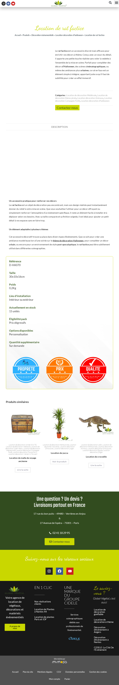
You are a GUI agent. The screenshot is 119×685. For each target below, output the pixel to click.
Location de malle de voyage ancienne (22, 459)
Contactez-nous (67, 108)
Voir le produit (59, 461)
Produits (26, 35)
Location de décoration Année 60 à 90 (22, 445)
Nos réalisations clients (42, 602)
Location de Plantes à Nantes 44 (44, 610)
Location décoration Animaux (90, 98)
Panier (67, 679)
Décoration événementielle (42, 35)
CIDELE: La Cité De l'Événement (104, 648)
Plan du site (28, 672)
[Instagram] (4, 4)
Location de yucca (59, 453)
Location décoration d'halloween (69, 35)
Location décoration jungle (64, 448)
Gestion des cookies (98, 672)
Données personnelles (75, 672)
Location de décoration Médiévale (81, 95)
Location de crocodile (96, 456)
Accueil (18, 35)
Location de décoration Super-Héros (22, 447)
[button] (116, 2)
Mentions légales (44, 672)
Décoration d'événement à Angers (101, 629)
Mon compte (54, 679)
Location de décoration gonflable (100, 612)
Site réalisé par (59, 659)
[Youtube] (13, 4)
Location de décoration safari (91, 445)
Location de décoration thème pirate (56, 445)
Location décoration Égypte (93, 450)
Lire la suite (22, 470)
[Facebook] (8, 4)
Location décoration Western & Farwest (22, 454)
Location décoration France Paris (25, 452)
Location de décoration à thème (104, 620)
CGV (59, 672)
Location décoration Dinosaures (99, 448)
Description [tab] (59, 126)
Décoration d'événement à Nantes (101, 639)
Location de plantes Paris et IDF (44, 618)
